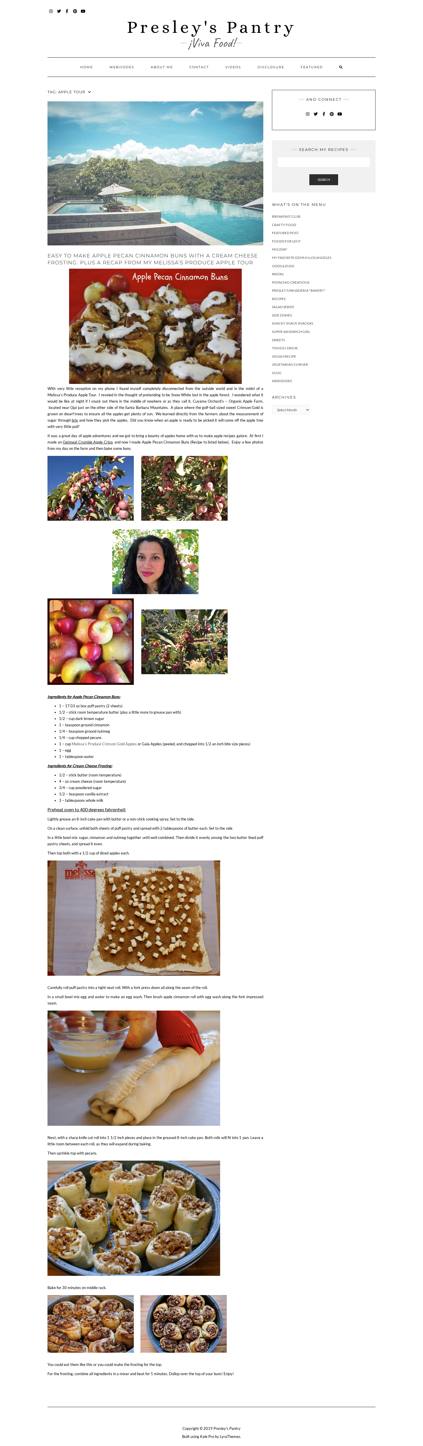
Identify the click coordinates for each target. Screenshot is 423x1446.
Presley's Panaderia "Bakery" (298, 290)
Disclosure (271, 67)
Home (86, 67)
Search (324, 179)
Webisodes (121, 67)
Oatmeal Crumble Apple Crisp (88, 442)
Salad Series (283, 307)
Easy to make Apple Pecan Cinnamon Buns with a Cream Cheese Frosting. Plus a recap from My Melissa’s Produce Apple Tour (152, 259)
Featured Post (285, 233)
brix (75, 420)
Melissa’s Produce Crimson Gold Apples (104, 744)
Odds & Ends (283, 266)
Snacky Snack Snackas (292, 323)
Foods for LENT (286, 241)
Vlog (276, 373)
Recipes (278, 299)
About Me (162, 67)
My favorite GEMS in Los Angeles (301, 257)
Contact (199, 67)
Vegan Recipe (284, 356)
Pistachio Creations (290, 282)
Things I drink (285, 348)
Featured (312, 67)
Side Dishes (282, 315)
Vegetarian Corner (290, 364)
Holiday (279, 249)
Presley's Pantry (211, 27)
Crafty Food (284, 225)
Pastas (277, 274)
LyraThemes (230, 1436)
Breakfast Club (286, 216)
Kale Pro (207, 1436)
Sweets (278, 340)
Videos (233, 67)
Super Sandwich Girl (291, 331)
